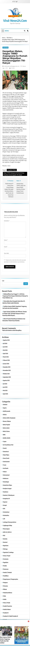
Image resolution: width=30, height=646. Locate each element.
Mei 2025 (5, 390)
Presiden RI (5, 613)
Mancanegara (6, 529)
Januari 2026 (6, 363)
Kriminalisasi (6, 512)
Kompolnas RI (6, 498)
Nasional (5, 542)
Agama (5, 408)
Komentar (7, 221)
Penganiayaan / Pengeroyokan (10, 579)
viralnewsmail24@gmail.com (12, 66)
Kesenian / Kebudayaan (8, 495)
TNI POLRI (5, 47)
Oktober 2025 (6, 374)
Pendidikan (6, 576)
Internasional (6, 475)
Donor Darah (6, 458)
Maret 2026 (6, 357)
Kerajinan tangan (7, 488)
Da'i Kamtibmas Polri (8, 445)
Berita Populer (6, 424)
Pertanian (5, 586)
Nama (6, 240)
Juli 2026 (5, 343)
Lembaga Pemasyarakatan (9, 522)
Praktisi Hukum (7, 609)
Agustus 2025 (6, 380)
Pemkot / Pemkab (7, 572)
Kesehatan (5, 492)
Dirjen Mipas (6, 455)
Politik (4, 599)
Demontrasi (6, 451)
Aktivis (5, 414)
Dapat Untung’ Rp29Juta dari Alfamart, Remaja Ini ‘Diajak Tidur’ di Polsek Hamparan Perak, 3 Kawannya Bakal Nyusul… (14, 313)
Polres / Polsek (6, 603)
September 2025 (7, 377)
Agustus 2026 (6, 340)
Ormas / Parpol (6, 555)
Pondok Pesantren (7, 606)
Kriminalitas (6, 515)
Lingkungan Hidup (7, 525)
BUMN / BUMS (6, 438)
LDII (4, 519)
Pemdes (5, 566)
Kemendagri (6, 482)
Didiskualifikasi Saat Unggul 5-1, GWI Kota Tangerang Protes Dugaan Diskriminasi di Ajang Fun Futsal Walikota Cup (15, 296)
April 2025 (5, 394)
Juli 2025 (5, 384)
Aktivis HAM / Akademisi (9, 418)
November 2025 (7, 370)
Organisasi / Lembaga (8, 552)
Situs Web (6, 253)
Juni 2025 (5, 387)
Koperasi (5, 502)
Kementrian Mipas (7, 485)
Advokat (5, 404)
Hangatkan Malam (11, 170)
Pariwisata (5, 559)
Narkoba (5, 539)
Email (5, 246)
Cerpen (4, 441)
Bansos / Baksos (7, 421)
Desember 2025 (6, 367)
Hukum (5, 471)
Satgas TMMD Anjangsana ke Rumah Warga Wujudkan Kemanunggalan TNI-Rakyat (14, 174)
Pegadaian (5, 562)
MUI (4, 535)
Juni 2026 (5, 347)
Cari (3, 281)
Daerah (5, 448)
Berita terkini (6, 428)
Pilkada (5, 589)
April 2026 (5, 353)
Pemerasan (5, 569)
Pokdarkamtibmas (7, 592)
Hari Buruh (5, 468)
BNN (4, 434)
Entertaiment (6, 461)
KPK (4, 508)
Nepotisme (5, 545)
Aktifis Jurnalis (6, 411)
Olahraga (5, 549)
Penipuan (5, 582)
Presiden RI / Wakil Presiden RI (10, 616)
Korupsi (5, 505)
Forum (4, 465)
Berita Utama (6, 431)
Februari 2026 (6, 360)
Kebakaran (5, 478)
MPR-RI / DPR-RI (7, 532)
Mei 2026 (5, 350)
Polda (4, 596)
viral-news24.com (15, 20)
